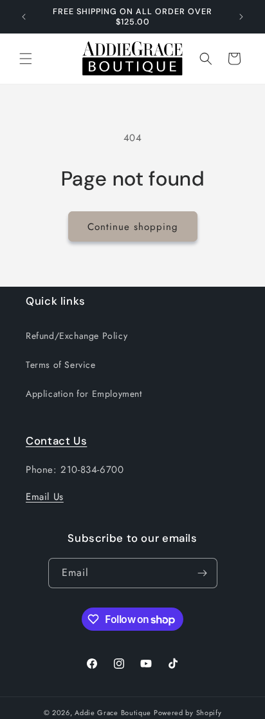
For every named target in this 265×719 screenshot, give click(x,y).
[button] (26, 58)
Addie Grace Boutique (113, 712)
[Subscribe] (202, 573)
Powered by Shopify (188, 712)
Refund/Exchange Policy (76, 335)
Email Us (45, 497)
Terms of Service (61, 364)
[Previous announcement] (24, 17)
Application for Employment (84, 393)
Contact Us (56, 441)
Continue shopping (132, 227)
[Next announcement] (241, 17)
